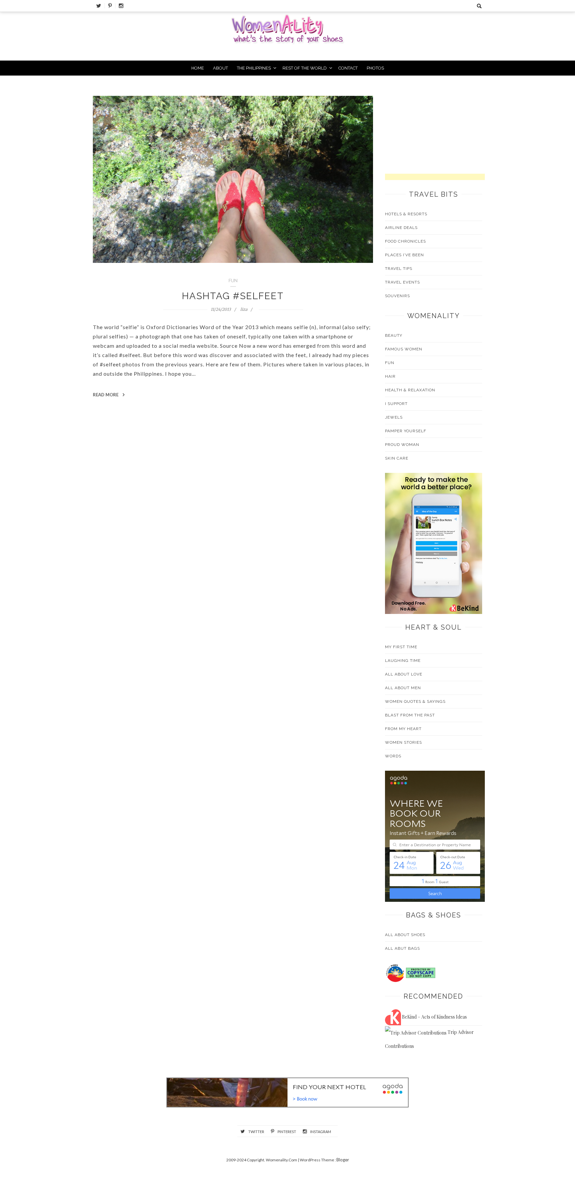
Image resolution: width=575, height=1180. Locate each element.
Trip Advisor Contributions (429, 1039)
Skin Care (396, 458)
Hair (390, 376)
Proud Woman (402, 444)
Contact (348, 68)
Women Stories (403, 742)
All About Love (403, 674)
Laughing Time (403, 660)
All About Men (403, 688)
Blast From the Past (410, 715)
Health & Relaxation (410, 390)
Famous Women (403, 349)
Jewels (394, 417)
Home (197, 68)
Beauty (393, 335)
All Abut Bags (402, 948)
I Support (396, 403)
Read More (106, 394)
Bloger (342, 1159)
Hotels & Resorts (406, 214)
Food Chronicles (405, 241)
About (220, 68)
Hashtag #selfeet (233, 296)
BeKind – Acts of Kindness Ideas (434, 1017)
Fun (389, 362)
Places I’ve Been (404, 255)
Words (393, 756)
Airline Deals (401, 227)
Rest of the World (305, 68)
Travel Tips (398, 268)
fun (233, 280)
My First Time (401, 647)
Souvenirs (397, 296)
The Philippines (254, 68)
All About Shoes (405, 934)
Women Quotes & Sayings (415, 701)
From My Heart (403, 728)
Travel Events (402, 282)
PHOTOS (375, 68)
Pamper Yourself (405, 431)
